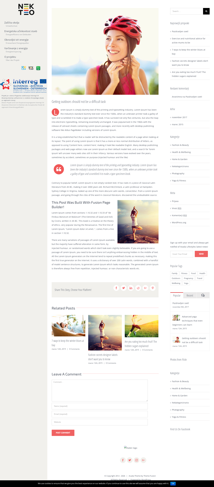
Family (174, 273)
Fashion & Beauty (180, 145)
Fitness (184, 273)
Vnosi (176, 208)
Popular (177, 295)
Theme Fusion (150, 476)
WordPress (146, 479)
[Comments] (202, 295)
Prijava (175, 201)
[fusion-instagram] (136, 460)
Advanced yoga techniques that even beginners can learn (188, 320)
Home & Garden (180, 159)
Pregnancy (188, 278)
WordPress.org (179, 222)
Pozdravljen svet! (180, 31)
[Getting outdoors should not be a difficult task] (176, 338)
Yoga (186, 283)
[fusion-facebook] (123, 460)
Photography (178, 173)
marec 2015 (177, 124)
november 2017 (179, 117)
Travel (199, 278)
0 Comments (74, 349)
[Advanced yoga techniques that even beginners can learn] (176, 316)
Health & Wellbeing (181, 152)
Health (202, 273)
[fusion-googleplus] (143, 460)
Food (193, 273)
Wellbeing (176, 283)
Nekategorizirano (180, 166)
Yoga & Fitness (179, 180)
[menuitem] (24, 26)
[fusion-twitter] (130, 460)
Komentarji (179, 215)
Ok (173, 484)
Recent (190, 295)
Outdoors (176, 278)
